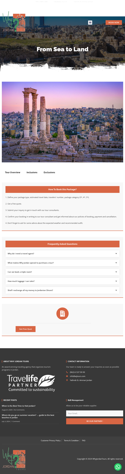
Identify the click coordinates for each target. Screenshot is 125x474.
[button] (77, 6)
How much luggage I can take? (21, 281)
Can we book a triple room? (20, 272)
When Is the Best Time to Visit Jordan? (18, 406)
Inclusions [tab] (32, 172)
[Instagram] (61, 6)
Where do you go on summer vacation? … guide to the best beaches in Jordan (28, 416)
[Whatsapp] (57, 6)
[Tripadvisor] (69, 6)
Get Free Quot (25, 329)
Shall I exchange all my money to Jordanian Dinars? (30, 290)
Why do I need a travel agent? (21, 253)
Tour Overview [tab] (12, 172)
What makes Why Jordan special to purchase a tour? (31, 263)
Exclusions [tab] (49, 172)
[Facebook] (52, 6)
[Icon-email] (65, 6)
